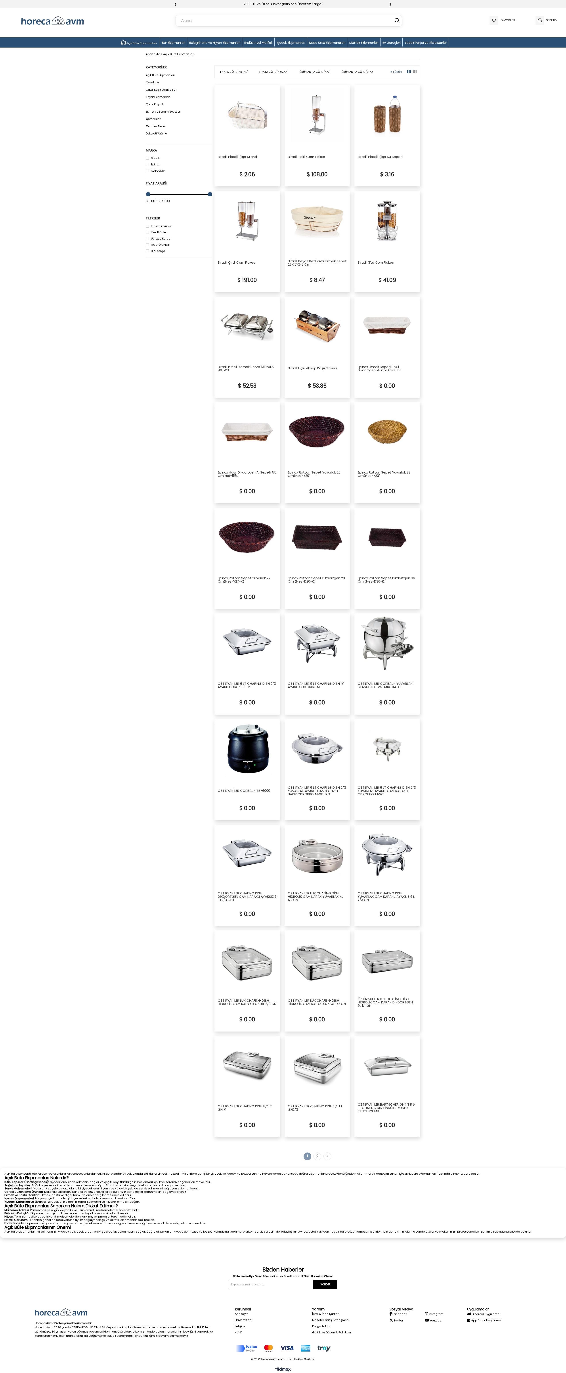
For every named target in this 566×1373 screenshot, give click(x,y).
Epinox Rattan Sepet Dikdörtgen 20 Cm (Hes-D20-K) (316, 579)
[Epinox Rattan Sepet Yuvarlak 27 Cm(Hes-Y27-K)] (247, 537)
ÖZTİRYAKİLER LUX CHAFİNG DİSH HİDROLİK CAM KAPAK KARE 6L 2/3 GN (247, 1002)
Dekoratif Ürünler (157, 133)
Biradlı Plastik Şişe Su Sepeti (380, 157)
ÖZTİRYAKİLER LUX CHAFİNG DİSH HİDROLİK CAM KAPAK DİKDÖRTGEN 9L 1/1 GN (385, 1002)
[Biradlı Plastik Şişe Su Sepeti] (387, 115)
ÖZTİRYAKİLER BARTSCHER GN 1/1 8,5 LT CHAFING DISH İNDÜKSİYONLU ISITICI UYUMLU (386, 1108)
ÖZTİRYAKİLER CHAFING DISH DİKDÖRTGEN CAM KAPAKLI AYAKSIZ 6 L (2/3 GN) (247, 896)
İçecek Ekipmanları (291, 42)
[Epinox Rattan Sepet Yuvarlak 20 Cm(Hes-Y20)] (317, 431)
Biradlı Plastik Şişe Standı (238, 157)
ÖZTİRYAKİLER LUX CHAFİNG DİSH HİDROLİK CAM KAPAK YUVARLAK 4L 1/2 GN (315, 896)
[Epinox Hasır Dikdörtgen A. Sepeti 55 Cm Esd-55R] (247, 431)
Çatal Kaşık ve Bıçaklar (161, 89)
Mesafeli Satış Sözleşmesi (330, 1320)
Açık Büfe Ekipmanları (141, 43)
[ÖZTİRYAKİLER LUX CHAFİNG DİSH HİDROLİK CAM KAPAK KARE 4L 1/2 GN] (317, 960)
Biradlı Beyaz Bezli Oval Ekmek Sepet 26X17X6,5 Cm (317, 262)
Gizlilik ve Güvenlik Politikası (331, 1332)
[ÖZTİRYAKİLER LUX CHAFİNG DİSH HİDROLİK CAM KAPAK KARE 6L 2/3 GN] (247, 960)
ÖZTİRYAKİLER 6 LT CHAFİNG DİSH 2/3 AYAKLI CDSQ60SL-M (247, 685)
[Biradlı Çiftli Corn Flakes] (247, 220)
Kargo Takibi (321, 1326)
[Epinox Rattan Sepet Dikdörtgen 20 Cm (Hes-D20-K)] (317, 537)
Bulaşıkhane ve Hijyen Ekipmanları (214, 42)
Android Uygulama (485, 1314)
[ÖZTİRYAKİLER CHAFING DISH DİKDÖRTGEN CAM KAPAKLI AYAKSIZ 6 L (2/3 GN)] (247, 854)
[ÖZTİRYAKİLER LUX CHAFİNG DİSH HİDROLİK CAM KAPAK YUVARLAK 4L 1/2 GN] (317, 854)
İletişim (240, 1326)
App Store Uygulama (486, 1320)
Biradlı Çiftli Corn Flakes (236, 263)
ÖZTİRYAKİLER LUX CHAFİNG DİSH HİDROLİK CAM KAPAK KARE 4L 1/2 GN (317, 1002)
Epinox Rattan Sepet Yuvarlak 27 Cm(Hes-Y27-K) (244, 579)
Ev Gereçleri (391, 42)
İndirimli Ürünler (161, 226)
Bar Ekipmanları (173, 42)
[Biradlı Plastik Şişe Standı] (247, 115)
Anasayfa (242, 1314)
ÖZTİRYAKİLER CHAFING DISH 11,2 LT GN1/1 (245, 1108)
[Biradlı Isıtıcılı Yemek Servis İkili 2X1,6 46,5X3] (247, 326)
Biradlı (155, 158)
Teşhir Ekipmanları (158, 97)
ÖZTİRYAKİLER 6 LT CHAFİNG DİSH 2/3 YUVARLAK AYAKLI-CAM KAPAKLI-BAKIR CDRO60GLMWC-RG (317, 791)
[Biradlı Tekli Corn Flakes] (317, 115)
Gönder (325, 1284)
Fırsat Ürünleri (160, 244)
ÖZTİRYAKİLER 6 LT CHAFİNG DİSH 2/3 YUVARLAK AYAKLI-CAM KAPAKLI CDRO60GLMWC (387, 791)
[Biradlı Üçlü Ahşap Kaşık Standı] (317, 326)
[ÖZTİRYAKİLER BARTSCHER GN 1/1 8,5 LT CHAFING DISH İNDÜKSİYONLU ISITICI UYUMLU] (387, 1065)
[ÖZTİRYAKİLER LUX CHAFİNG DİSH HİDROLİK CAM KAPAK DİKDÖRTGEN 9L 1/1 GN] (387, 960)
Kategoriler (156, 67)
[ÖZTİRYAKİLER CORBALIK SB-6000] (247, 748)
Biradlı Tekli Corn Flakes (306, 157)
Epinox (155, 164)
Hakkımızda (243, 1320)
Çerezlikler (152, 82)
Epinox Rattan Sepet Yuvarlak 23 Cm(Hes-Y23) (384, 474)
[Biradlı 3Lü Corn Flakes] (387, 220)
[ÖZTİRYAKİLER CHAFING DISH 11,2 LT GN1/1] (247, 1065)
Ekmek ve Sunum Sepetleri (163, 111)
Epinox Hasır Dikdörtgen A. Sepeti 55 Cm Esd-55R (247, 474)
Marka (151, 150)
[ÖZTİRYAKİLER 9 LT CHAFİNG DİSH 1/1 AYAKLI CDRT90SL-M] (317, 643)
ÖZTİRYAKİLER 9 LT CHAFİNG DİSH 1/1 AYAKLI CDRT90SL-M (316, 685)
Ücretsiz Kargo (160, 238)
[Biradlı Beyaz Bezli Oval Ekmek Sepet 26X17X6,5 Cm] (317, 220)
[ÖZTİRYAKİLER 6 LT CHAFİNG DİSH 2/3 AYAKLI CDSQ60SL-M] (247, 643)
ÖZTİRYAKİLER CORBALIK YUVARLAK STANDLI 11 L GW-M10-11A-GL (385, 685)
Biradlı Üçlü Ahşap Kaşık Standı (312, 368)
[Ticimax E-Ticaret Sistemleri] (283, 1369)
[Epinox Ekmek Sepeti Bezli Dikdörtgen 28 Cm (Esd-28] (387, 326)
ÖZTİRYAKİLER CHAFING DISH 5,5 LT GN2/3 (315, 1108)
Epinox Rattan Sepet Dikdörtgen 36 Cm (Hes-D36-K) (386, 579)
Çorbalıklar (153, 118)
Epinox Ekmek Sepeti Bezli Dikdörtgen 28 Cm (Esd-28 (379, 368)
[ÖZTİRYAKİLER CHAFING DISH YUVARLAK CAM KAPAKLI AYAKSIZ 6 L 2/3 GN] (387, 854)
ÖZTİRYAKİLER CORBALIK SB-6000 (244, 791)
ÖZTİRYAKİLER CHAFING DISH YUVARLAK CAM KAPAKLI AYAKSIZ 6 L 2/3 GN (386, 896)
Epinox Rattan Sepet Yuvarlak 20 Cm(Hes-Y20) (314, 474)
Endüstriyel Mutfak (258, 42)
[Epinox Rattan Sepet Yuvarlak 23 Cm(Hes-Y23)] (387, 431)
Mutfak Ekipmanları (364, 42)
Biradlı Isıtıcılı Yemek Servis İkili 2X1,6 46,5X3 (246, 368)
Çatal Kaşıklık (155, 104)
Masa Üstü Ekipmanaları (327, 42)
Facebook (399, 1314)
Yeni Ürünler (158, 232)
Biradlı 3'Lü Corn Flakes (376, 263)
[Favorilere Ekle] (272, 183)
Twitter (398, 1320)
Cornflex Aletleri (156, 126)
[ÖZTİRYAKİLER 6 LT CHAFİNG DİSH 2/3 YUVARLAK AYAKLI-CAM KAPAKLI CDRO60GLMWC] (387, 748)
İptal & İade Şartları (325, 1314)
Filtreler (153, 218)
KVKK (238, 1332)
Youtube (435, 1320)
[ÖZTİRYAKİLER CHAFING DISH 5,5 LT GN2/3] (317, 1065)
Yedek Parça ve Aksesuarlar (426, 42)
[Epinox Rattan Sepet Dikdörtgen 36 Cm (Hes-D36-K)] (387, 537)
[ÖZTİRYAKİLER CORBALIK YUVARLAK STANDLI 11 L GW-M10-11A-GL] (387, 643)
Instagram (436, 1314)
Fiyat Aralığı (156, 183)
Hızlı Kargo (158, 250)
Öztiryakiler (158, 170)
